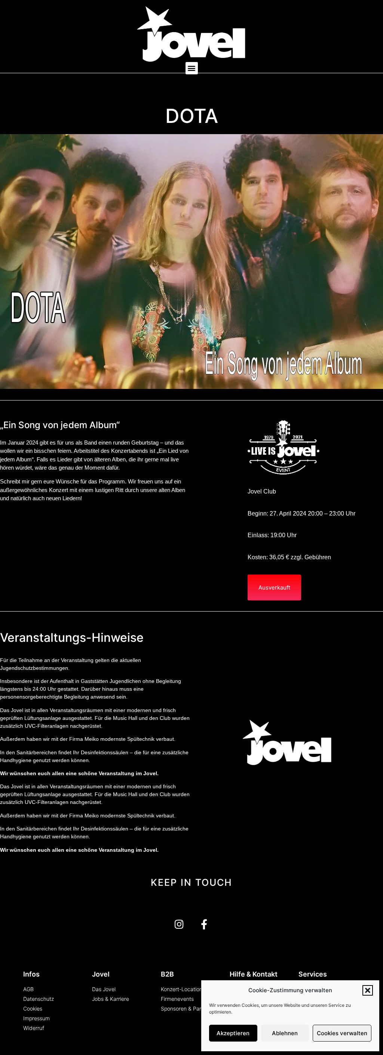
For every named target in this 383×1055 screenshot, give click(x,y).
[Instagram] (179, 924)
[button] (367, 990)
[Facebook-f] (204, 924)
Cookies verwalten (342, 1033)
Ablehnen (285, 1033)
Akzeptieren (233, 1033)
